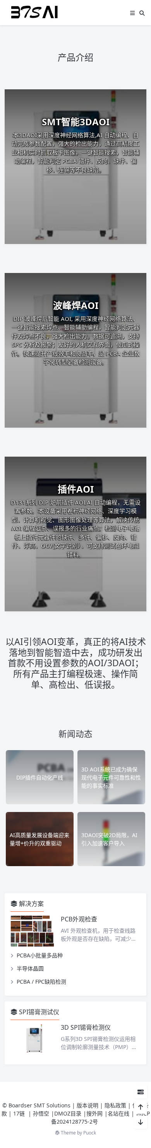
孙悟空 (41, 1113)
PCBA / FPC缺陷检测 (41, 981)
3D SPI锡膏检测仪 (86, 1027)
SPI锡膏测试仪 (38, 1012)
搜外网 (94, 1113)
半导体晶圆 (30, 968)
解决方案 (30, 903)
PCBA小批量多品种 (40, 955)
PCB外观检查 (79, 919)
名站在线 (118, 1113)
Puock (89, 1132)
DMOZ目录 (67, 1113)
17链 (19, 1113)
